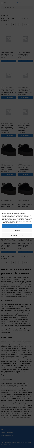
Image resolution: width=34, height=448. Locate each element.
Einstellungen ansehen (17, 235)
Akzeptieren (17, 226)
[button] (31, 212)
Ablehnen (17, 230)
